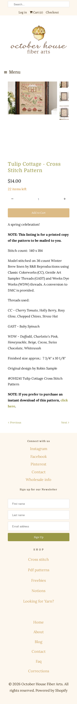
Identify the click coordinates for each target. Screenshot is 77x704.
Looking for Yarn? (38, 601)
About (38, 631)
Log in (22, 12)
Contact (39, 472)
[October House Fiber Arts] (38, 42)
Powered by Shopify (52, 690)
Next (64, 422)
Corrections (38, 671)
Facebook (38, 456)
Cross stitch (38, 559)
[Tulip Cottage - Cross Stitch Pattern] (32, 98)
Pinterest (38, 464)
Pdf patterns (38, 570)
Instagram (38, 448)
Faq (38, 661)
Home (38, 622)
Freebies (38, 580)
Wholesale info (38, 479)
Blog (38, 641)
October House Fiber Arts (42, 684)
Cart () (37, 12)
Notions (38, 590)
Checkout (52, 12)
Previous (15, 422)
